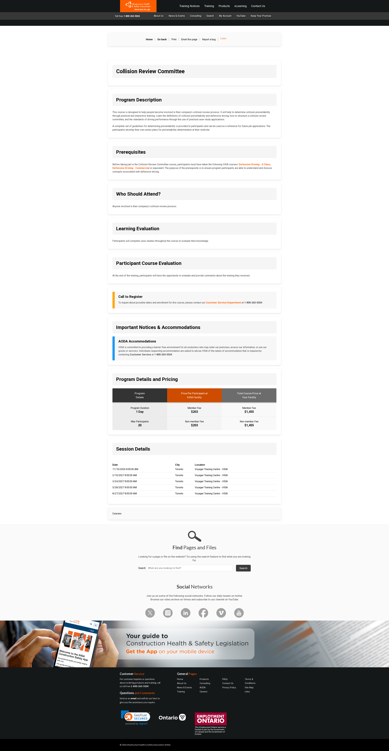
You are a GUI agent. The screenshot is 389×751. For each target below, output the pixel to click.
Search (142, 568)
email (134, 698)
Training (209, 6)
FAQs (225, 679)
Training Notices (189, 6)
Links (247, 691)
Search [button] (243, 568)
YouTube (241, 15)
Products (224, 6)
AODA (203, 687)
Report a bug (209, 39)
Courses (116, 513)
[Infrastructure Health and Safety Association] (138, 6)
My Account (225, 15)
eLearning (240, 6)
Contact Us (258, 6)
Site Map (249, 687)
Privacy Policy (229, 687)
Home (180, 679)
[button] (135, 717)
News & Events (177, 15)
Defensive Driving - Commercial (130, 168)
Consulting (195, 15)
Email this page (189, 39)
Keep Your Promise (261, 15)
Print (173, 39)
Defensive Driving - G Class (254, 164)
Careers (203, 691)
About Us (159, 15)
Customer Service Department (223, 302)
